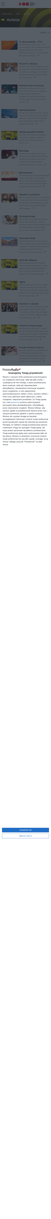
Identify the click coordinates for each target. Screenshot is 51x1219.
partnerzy (15, 402)
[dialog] (25, 792)
